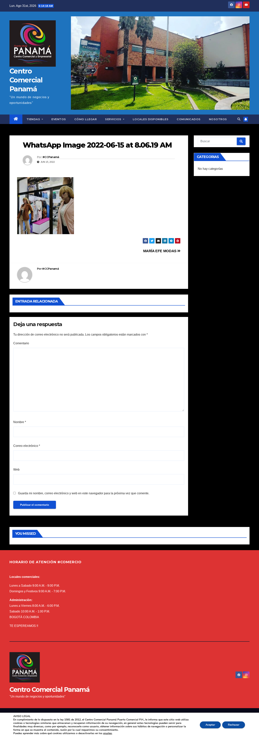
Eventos (58, 119)
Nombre (19, 422)
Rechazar (233, 725)
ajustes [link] (107, 733)
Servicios (113, 119)
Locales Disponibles (151, 119)
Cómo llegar (85, 119)
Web (16, 469)
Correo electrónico (26, 445)
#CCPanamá (50, 157)
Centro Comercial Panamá (25, 80)
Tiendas (34, 119)
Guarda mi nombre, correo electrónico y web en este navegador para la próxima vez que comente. (83, 493)
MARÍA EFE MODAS (160, 251)
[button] (238, 119)
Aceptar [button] (210, 725)
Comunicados (189, 119)
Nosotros (218, 119)
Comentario (21, 343)
